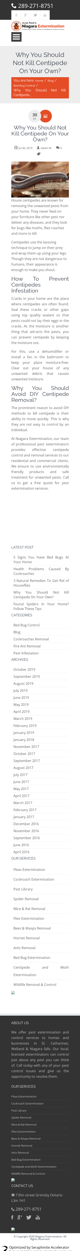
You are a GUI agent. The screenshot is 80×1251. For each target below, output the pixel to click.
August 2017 (23, 767)
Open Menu (16, 37)
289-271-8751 (36, 6)
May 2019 (21, 704)
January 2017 (23, 817)
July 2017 (20, 774)
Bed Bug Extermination (31, 957)
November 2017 (26, 746)
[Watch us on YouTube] (44, 15)
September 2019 (26, 676)
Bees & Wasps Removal (32, 928)
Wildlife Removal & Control (34, 984)
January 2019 (23, 732)
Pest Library (23, 889)
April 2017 (21, 795)
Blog (51, 80)
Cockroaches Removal (31, 639)
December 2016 (26, 824)
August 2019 (23, 683)
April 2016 (21, 852)
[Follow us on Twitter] (35, 15)
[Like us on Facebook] (16, 15)
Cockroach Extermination (33, 879)
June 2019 (21, 697)
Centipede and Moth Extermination (33, 1167)
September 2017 (26, 760)
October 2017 (24, 753)
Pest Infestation (26, 653)
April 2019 (21, 711)
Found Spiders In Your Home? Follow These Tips (41, 606)
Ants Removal (24, 947)
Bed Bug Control (24, 85)
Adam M (46, 148)
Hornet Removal (26, 938)
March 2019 (22, 718)
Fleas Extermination (29, 869)
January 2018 (23, 739)
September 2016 (26, 838)
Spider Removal (26, 899)
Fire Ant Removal (27, 646)
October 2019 (24, 669)
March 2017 (22, 802)
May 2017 (21, 788)
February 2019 (24, 725)
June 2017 (21, 781)
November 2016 (26, 831)
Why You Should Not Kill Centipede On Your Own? (41, 594)
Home (39, 80)
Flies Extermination (28, 918)
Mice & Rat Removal (29, 908)
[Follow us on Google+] (26, 15)
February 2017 (24, 809)
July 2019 (20, 690)
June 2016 (21, 845)
